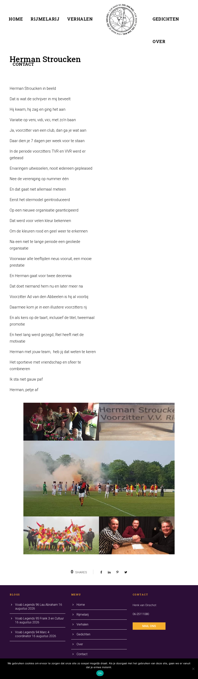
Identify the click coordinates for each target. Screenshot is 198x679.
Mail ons (149, 626)
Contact (23, 64)
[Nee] (193, 669)
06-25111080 (141, 614)
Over (159, 41)
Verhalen (80, 19)
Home (16, 19)
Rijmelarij (45, 19)
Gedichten (166, 19)
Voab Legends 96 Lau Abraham (36, 604)
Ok (100, 673)
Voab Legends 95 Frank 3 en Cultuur (39, 618)
